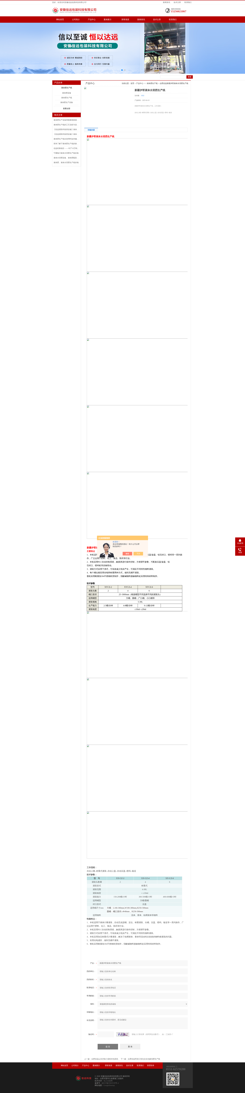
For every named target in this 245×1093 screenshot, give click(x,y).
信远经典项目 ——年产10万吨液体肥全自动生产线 (66, 148)
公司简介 (76, 20)
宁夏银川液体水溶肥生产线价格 (66, 153)
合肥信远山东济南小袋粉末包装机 (104, 1059)
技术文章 (177, 2)
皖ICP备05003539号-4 (110, 1083)
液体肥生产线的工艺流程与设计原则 (66, 125)
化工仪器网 (108, 1081)
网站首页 (60, 20)
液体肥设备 (66, 93)
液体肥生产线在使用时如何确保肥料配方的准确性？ (66, 139)
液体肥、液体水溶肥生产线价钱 (66, 162)
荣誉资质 (125, 20)
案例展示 (108, 20)
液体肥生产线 (66, 88)
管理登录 (150, 1065)
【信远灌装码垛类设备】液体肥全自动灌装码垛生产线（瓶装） (66, 134)
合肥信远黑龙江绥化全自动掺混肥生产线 (144, 1059)
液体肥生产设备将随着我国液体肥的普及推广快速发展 (66, 120)
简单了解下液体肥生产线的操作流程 (66, 144)
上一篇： (87, 1059)
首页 (132, 83)
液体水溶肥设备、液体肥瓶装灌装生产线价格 (66, 158)
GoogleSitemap (109, 1085)
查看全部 (66, 109)
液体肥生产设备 (66, 102)
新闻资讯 (166, 2)
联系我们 (188, 2)
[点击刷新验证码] (122, 1034)
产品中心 (92, 20)
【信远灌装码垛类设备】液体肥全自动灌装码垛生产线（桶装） (66, 129)
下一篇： (124, 1059)
